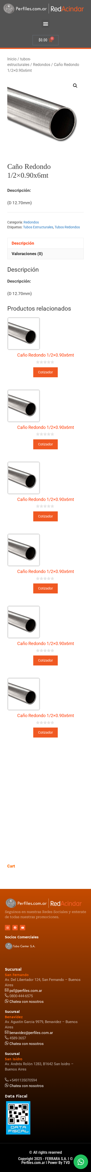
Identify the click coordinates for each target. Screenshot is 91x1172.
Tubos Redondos (67, 227)
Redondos (41, 64)
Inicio (12, 59)
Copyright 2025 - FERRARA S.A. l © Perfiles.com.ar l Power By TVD (45, 1160)
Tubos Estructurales (38, 227)
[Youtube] (22, 927)
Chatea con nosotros (26, 1086)
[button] (45, 24)
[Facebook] (15, 927)
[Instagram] (7, 927)
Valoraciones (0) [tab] (27, 253)
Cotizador (45, 372)
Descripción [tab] (23, 243)
